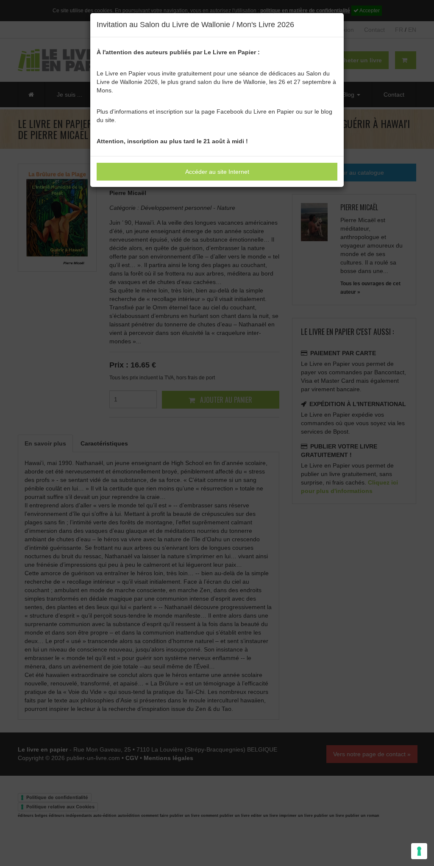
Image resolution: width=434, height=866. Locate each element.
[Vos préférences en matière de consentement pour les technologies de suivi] (419, 851)
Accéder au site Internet (217, 171)
